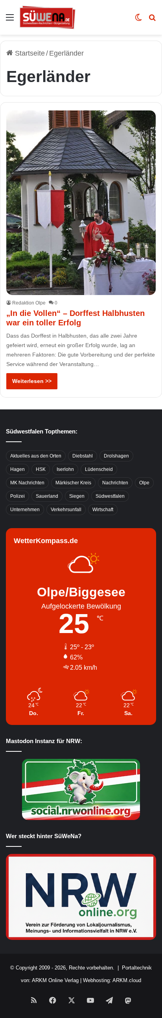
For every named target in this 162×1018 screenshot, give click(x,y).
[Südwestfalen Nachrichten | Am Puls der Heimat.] (47, 17)
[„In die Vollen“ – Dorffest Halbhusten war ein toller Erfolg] (80, 202)
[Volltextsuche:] (152, 20)
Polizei (17, 496)
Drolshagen (116, 456)
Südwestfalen (110, 496)
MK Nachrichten (27, 483)
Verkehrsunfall (66, 509)
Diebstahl (82, 456)
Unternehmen (25, 509)
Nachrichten (115, 483)
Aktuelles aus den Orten (35, 456)
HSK (41, 469)
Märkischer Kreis (73, 483)
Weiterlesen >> (32, 381)
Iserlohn (65, 469)
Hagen (17, 469)
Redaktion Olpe (29, 303)
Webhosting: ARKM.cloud (112, 980)
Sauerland (47, 496)
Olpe (144, 483)
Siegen (77, 496)
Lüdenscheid (99, 469)
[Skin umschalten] (138, 20)
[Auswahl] (10, 20)
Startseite (29, 53)
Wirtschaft (102, 509)
